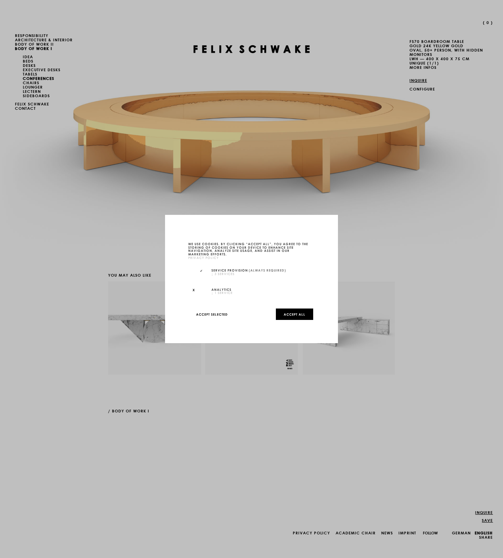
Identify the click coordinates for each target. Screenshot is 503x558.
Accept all (294, 314)
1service (222, 292)
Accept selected (212, 314)
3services (223, 273)
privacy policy (203, 257)
